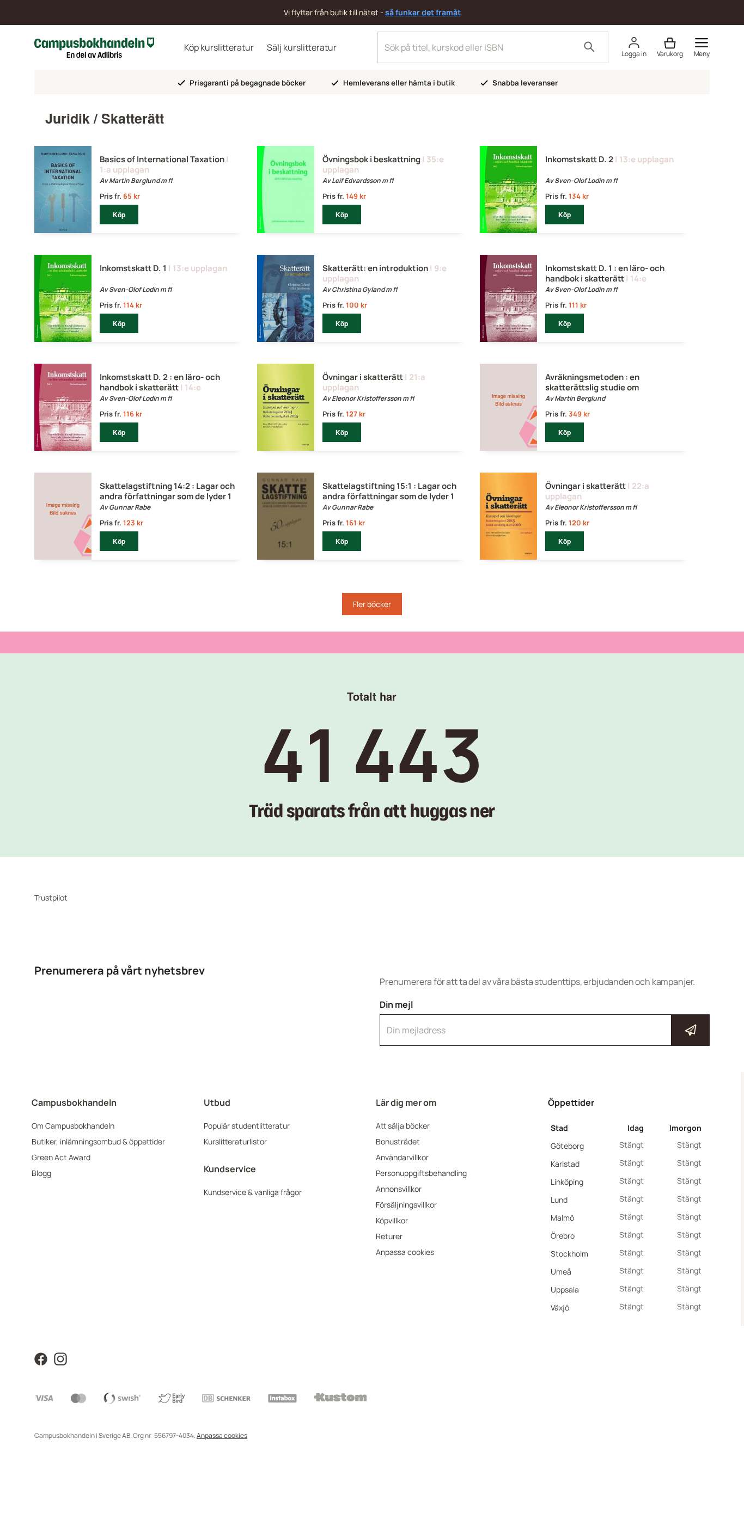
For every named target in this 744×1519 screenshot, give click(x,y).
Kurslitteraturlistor (235, 1141)
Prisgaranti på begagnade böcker (247, 83)
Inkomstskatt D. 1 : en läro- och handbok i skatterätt (604, 273)
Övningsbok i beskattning (371, 159)
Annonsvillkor (399, 1189)
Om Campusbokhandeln (73, 1125)
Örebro (563, 1235)
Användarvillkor (402, 1157)
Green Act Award (61, 1157)
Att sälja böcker (403, 1125)
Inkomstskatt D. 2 (579, 159)
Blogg (41, 1173)
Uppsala (565, 1289)
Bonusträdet (398, 1141)
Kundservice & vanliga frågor (253, 1192)
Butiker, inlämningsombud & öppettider (98, 1141)
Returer (389, 1236)
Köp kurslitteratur (219, 47)
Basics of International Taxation (162, 159)
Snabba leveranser (524, 83)
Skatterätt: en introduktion (375, 268)
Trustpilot (51, 897)
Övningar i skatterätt (362, 377)
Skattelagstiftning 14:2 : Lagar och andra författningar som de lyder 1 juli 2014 (167, 496)
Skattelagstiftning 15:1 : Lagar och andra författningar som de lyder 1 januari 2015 (389, 496)
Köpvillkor (392, 1220)
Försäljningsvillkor (406, 1204)
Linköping (567, 1182)
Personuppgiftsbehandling (421, 1173)
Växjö (560, 1307)
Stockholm (569, 1253)
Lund (559, 1200)
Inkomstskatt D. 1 (133, 268)
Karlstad (565, 1164)
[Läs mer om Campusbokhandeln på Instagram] (60, 1358)
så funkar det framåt (423, 12)
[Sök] (589, 47)
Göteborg (567, 1146)
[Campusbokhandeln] (94, 46)
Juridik (67, 118)
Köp (119, 214)
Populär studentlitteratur (247, 1125)
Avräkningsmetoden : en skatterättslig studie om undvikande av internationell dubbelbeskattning (601, 392)
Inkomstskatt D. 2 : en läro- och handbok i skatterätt (160, 382)
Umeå (561, 1271)
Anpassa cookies (405, 1252)
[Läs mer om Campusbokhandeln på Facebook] (40, 1358)
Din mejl (545, 1020)
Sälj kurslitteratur (302, 47)
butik (446, 83)
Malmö (562, 1217)
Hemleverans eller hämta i (398, 83)
